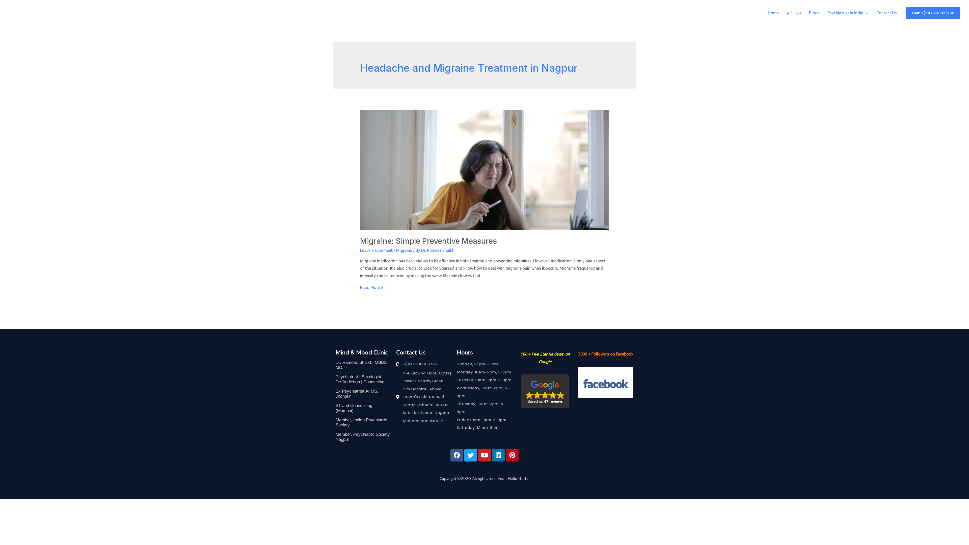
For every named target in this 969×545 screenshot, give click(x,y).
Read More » (371, 287)
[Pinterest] (512, 455)
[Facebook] (456, 455)
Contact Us (886, 13)
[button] (545, 391)
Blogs (814, 13)
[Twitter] (470, 455)
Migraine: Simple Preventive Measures (428, 241)
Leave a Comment (376, 250)
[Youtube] (484, 455)
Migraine (404, 250)
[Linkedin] (498, 455)
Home (773, 13)
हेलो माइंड (794, 13)
